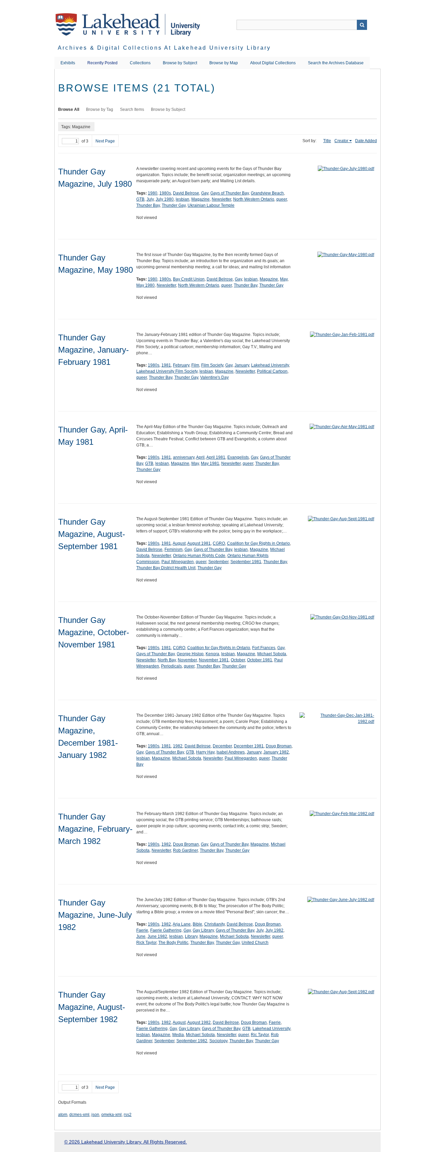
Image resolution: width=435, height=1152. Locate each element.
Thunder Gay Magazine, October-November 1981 (93, 632)
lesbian (182, 199)
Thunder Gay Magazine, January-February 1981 (93, 350)
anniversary (183, 457)
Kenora (212, 653)
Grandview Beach (267, 193)
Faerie (142, 930)
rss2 (128, 1114)
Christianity (214, 924)
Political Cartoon (272, 371)
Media (178, 1034)
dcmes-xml (79, 1114)
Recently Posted (102, 63)
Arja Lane (182, 924)
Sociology (218, 1040)
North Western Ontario (253, 199)
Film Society (212, 365)
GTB (140, 199)
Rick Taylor (146, 942)
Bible (197, 924)
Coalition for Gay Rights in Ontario (258, 543)
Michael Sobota (271, 653)
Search (362, 25)
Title (327, 140)
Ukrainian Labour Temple (211, 205)
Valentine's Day (214, 377)
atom (62, 1114)
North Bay (167, 660)
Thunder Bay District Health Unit (165, 567)
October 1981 (259, 660)
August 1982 (199, 1022)
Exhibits (67, 63)
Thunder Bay (148, 205)
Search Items (132, 109)
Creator (341, 140)
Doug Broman (279, 746)
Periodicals (171, 666)
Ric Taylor (260, 1034)
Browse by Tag (99, 109)
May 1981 (210, 463)
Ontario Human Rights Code (199, 555)
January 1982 (276, 752)
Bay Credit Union (189, 279)
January (241, 365)
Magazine (200, 199)
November (187, 660)
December (222, 746)
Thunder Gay (174, 205)
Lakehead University (270, 365)
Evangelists (238, 457)
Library (191, 936)
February (181, 365)
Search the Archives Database (336, 63)
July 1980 (165, 199)
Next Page (105, 141)
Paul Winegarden (177, 561)
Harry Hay (205, 752)
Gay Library (203, 930)
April (200, 457)
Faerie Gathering (165, 930)
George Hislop (190, 653)
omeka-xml (111, 1114)
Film (195, 365)
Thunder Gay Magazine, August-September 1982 (91, 1007)
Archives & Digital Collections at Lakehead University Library (164, 48)
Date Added (366, 140)
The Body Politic (173, 942)
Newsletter (221, 199)
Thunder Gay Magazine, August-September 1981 (91, 534)
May (284, 279)
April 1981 (215, 457)
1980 (152, 193)
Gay (204, 193)
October (238, 660)
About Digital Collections (273, 63)
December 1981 (249, 746)
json (95, 1114)
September (218, 561)
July (150, 199)
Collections (140, 63)
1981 (166, 365)
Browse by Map (223, 63)
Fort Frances (263, 647)
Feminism (173, 549)
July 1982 (274, 930)
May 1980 (145, 285)
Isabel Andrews (230, 752)
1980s (165, 193)
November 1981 (214, 660)
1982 (177, 746)
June (140, 936)
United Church (255, 942)
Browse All (68, 109)
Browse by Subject (180, 63)
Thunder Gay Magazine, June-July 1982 (95, 915)
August (179, 543)
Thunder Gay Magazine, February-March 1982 (95, 829)
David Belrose (186, 193)
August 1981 (199, 543)
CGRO (219, 543)
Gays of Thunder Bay (229, 193)
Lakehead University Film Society (166, 371)
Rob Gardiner (185, 850)
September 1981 (245, 561)
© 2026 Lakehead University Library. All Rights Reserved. (125, 1142)
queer (281, 199)
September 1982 (191, 1040)
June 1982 (157, 936)
